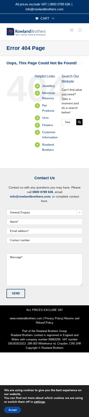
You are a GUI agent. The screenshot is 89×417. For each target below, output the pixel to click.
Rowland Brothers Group (51, 331)
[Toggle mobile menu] (80, 30)
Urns (45, 117)
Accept (12, 410)
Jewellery (48, 86)
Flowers (47, 125)
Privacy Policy (53, 318)
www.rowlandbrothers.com (26, 318)
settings (39, 402)
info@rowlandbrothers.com (44, 9)
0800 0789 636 (59, 4)
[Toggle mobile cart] (71, 30)
